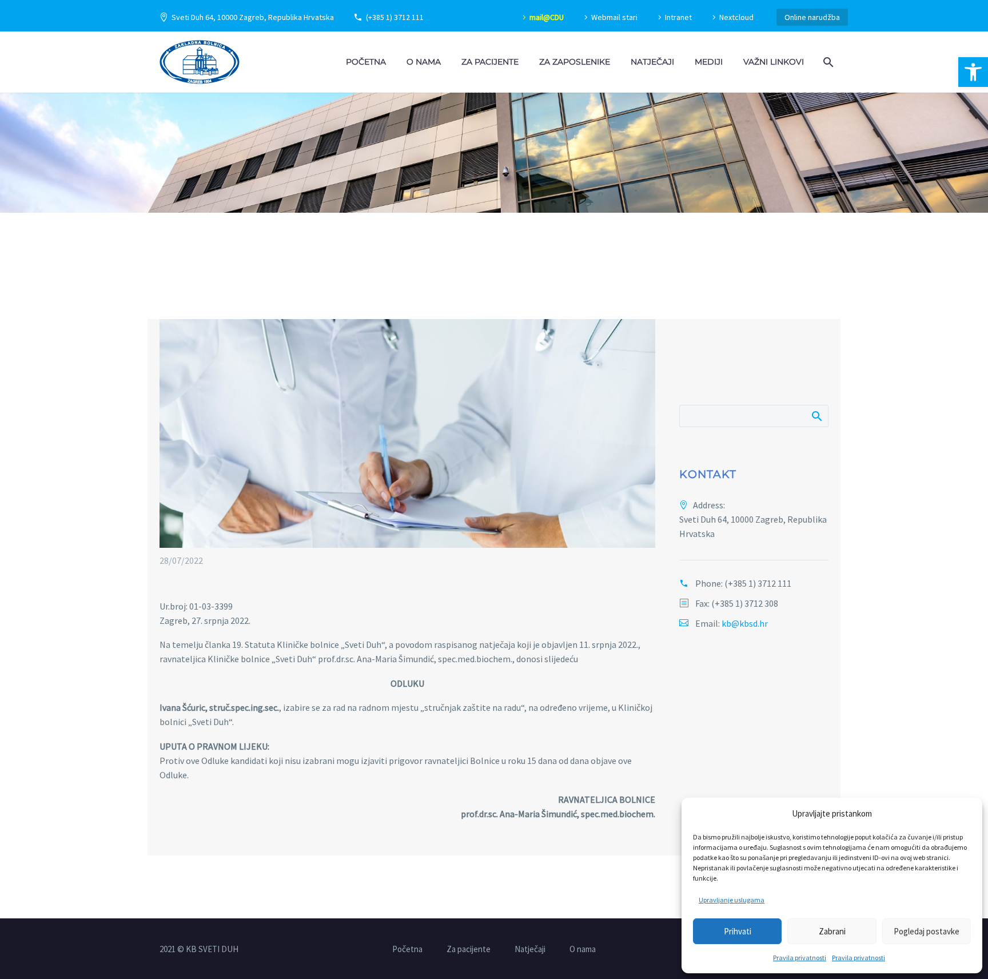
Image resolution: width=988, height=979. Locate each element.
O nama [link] (424, 62)
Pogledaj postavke (926, 931)
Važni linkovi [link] (773, 62)
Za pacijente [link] (490, 62)
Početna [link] (366, 62)
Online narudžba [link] (812, 17)
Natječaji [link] (652, 62)
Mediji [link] (709, 62)
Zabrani (832, 931)
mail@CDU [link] (546, 17)
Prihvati (737, 931)
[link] (973, 72)
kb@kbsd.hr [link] (745, 623)
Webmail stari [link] (614, 17)
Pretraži (816, 416)
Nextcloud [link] (736, 17)
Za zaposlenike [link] (574, 62)
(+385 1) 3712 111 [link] (395, 17)
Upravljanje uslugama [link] (731, 900)
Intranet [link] (678, 17)
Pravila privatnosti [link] (799, 957)
